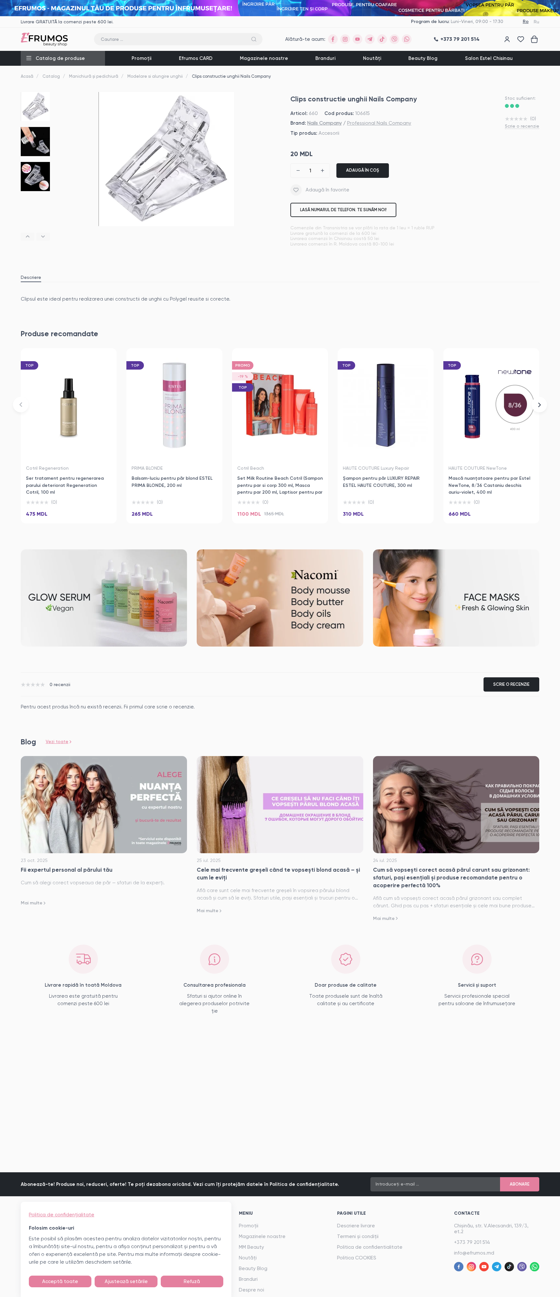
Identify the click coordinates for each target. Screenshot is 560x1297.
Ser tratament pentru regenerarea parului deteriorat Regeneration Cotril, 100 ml (65, 485)
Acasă (27, 76)
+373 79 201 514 (472, 1242)
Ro (526, 21)
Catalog (51, 76)
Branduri (325, 58)
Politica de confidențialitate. (304, 1184)
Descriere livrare (356, 1226)
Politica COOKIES (356, 1258)
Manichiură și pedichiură (93, 76)
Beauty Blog (423, 58)
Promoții (141, 58)
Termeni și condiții (358, 1236)
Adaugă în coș (362, 170)
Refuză (192, 1281)
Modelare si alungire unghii (155, 76)
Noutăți (372, 58)
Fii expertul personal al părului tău (66, 870)
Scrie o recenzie (522, 126)
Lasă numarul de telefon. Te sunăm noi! (343, 209)
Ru (536, 21)
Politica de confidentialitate (369, 1247)
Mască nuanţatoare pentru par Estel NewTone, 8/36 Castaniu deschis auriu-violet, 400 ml (489, 485)
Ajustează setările (126, 1281)
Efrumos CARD (196, 58)
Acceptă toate (60, 1281)
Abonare (520, 1184)
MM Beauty (251, 1247)
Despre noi (251, 1290)
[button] (27, 237)
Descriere (31, 277)
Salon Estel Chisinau (489, 58)
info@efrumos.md (474, 1253)
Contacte (467, 1213)
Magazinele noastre (264, 58)
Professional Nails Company (379, 123)
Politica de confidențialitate (61, 1215)
